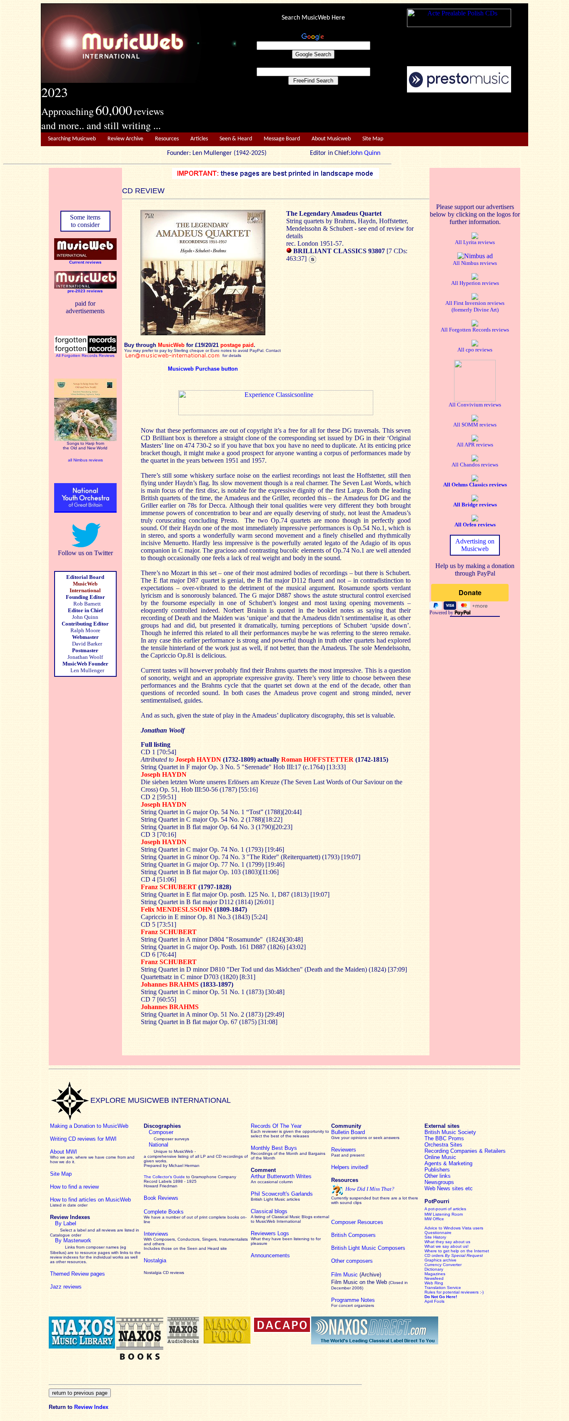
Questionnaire (438, 1232)
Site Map (372, 139)
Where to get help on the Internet (456, 1251)
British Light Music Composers (368, 1248)
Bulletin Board (348, 1132)
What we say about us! (446, 1246)
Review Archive (125, 139)
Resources (167, 139)
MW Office (434, 1219)
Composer (161, 1132)
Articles (199, 139)
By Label (65, 1223)
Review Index (91, 1407)
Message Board (282, 139)
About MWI (63, 1152)
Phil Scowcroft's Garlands (282, 1194)
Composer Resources (357, 1222)
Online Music (440, 1157)
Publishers (437, 1170)
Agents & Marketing (448, 1163)
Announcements (270, 1255)
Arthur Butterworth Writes (281, 1176)
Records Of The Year (276, 1126)
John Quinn (365, 153)
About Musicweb (331, 139)
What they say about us (447, 1241)
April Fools (434, 1301)
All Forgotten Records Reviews (85, 355)
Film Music (344, 1274)
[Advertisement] (382, 112)
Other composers (352, 1261)
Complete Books (164, 1212)
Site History (435, 1237)
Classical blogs (269, 1211)
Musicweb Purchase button (203, 369)
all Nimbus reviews (85, 460)
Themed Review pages (77, 1274)
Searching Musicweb (72, 139)
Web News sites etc (448, 1188)
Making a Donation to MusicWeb (89, 1126)
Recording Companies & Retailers (465, 1151)
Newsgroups (439, 1182)
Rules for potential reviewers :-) (454, 1292)
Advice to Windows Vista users (453, 1228)
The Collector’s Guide (164, 1176)
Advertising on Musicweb (474, 545)
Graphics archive (440, 1260)
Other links (437, 1176)
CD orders (453, 1255)
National (158, 1145)
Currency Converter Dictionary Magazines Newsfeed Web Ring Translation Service (443, 1276)
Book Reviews (161, 1198)
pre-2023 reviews (85, 291)
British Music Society (450, 1132)
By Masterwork (73, 1240)
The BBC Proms (444, 1138)
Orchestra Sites (443, 1145)
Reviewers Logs (270, 1233)
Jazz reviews (66, 1287)
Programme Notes (353, 1300)
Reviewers (343, 1150)
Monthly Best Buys (274, 1148)
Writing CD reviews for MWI (83, 1139)
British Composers (353, 1235)
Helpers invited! (350, 1167)
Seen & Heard (236, 139)
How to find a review (74, 1187)
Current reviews (85, 262)
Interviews (156, 1234)
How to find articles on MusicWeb (90, 1200)
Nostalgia (155, 1260)
